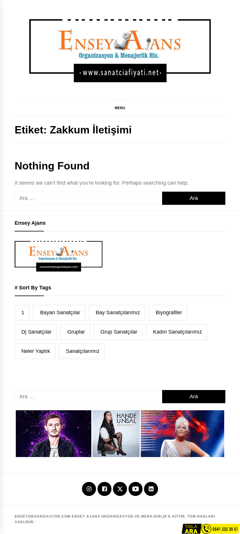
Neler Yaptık (35, 351)
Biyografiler (169, 312)
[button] (120, 107)
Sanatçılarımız (83, 351)
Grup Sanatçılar (118, 332)
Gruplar (76, 332)
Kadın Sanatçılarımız (177, 332)
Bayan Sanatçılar (60, 312)
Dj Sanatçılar (36, 332)
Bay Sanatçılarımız (118, 312)
